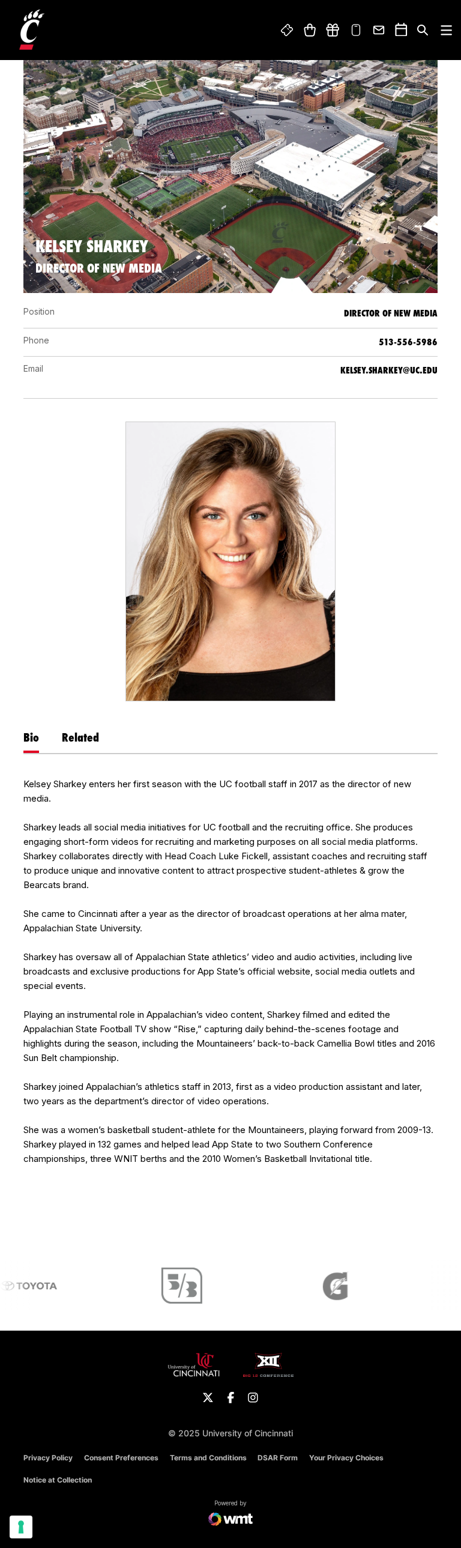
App (356, 30)
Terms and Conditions (208, 1457)
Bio (31, 737)
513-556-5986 (408, 342)
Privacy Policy (48, 1457)
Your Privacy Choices (346, 1457)
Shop (309, 30)
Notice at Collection (57, 1479)
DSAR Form (278, 1457)
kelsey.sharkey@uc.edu (389, 370)
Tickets (288, 30)
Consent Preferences (121, 1457)
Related (80, 737)
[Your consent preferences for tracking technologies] (21, 1527)
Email (379, 30)
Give (333, 30)
